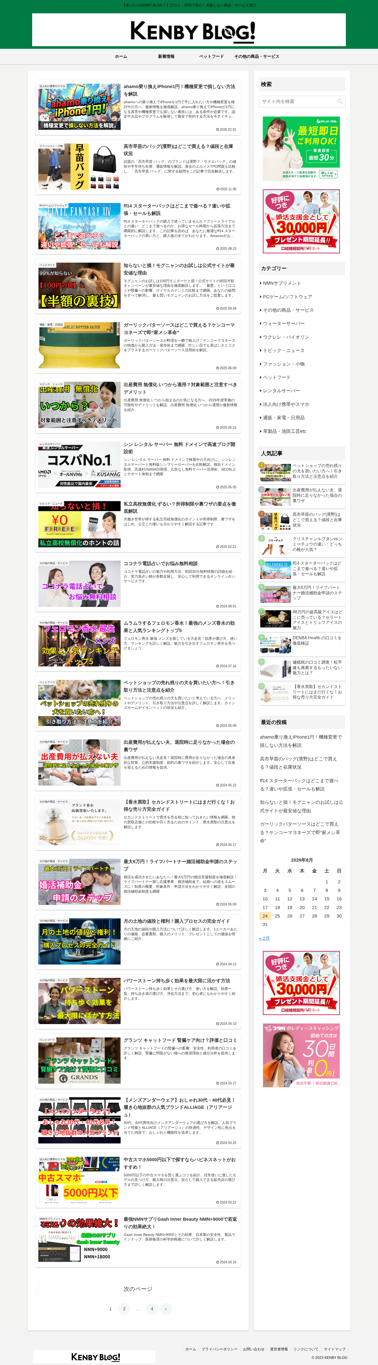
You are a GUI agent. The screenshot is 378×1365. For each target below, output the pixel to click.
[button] (340, 101)
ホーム (190, 1349)
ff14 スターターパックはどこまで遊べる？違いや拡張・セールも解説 (299, 784)
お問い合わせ (254, 1349)
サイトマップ (335, 1349)
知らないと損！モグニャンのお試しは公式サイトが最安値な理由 (301, 806)
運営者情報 (279, 1349)
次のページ (138, 1289)
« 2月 (264, 938)
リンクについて (306, 1349)
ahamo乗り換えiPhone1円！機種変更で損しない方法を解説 (301, 741)
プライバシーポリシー (220, 1349)
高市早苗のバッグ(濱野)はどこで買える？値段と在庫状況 (298, 763)
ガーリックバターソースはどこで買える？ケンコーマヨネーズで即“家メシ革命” (300, 832)
